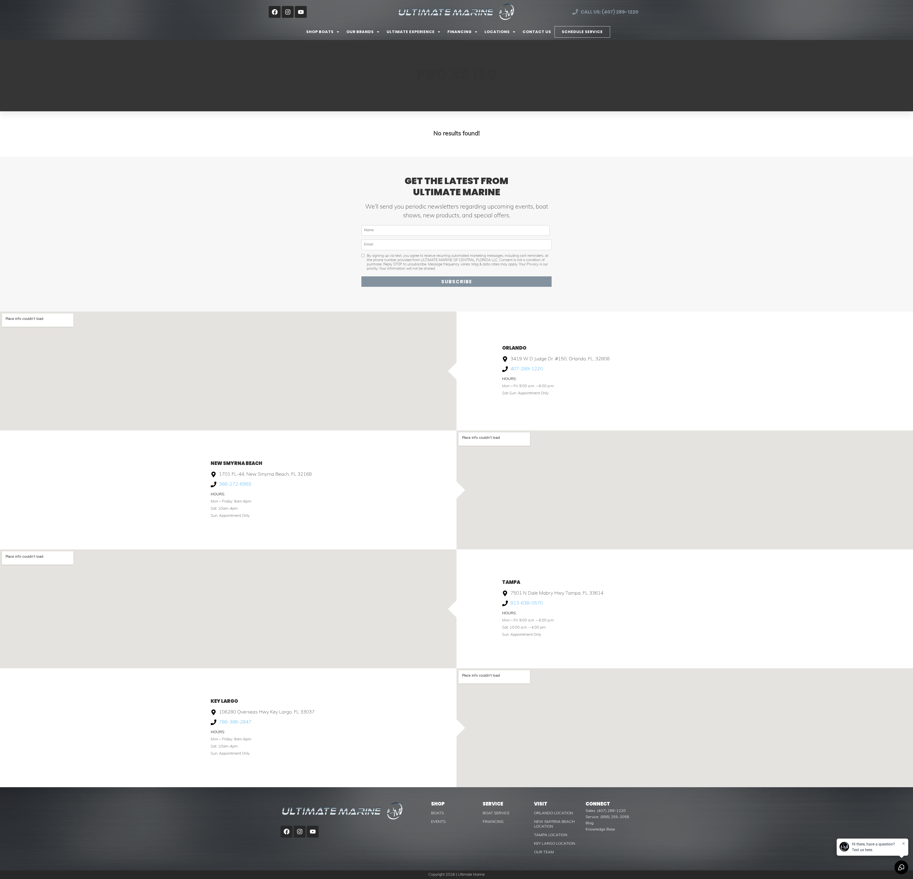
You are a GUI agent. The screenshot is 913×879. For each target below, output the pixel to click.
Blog (590, 823)
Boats (437, 813)
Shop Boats (320, 31)
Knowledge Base (600, 829)
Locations (497, 31)
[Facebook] (275, 12)
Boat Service (496, 813)
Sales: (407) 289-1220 (606, 811)
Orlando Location (553, 813)
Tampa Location (550, 835)
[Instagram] (288, 12)
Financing (459, 31)
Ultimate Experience (411, 31)
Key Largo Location (554, 844)
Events (438, 822)
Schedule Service (582, 31)
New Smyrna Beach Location (554, 824)
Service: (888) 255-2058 (607, 817)
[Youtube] (301, 12)
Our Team (544, 852)
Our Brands (360, 31)
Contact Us (537, 31)
